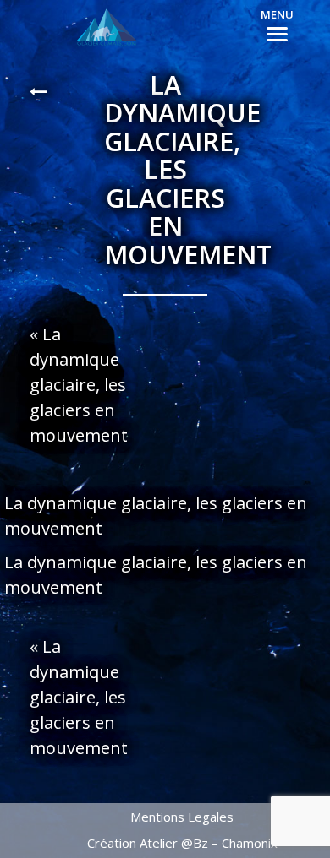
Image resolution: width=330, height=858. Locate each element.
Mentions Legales (182, 816)
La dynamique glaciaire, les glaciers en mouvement (79, 385)
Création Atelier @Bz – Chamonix (182, 842)
